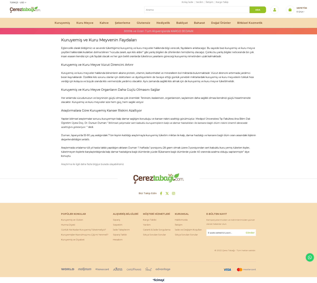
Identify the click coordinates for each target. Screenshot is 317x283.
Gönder (250, 232)
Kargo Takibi (149, 219)
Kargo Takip (222, 2)
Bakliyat (182, 22)
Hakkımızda (181, 219)
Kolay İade (187, 2)
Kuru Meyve (84, 22)
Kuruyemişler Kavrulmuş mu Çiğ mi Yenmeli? (84, 234)
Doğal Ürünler (221, 22)
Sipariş (116, 219)
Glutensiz (143, 22)
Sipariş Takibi (120, 234)
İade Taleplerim (121, 229)
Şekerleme (122, 22)
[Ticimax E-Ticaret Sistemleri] (158, 280)
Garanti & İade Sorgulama (156, 229)
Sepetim (117, 224)
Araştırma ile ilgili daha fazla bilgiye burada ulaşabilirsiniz (92, 164)
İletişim (209, 2)
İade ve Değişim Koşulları (188, 229)
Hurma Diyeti (68, 224)
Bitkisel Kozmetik (249, 22)
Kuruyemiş (62, 22)
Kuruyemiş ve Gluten (72, 219)
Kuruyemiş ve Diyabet (73, 239)
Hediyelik (163, 22)
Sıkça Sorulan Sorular (154, 234)
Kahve (104, 22)
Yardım (199, 2)
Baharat (199, 22)
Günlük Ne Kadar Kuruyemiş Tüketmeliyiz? (83, 229)
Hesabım (118, 239)
